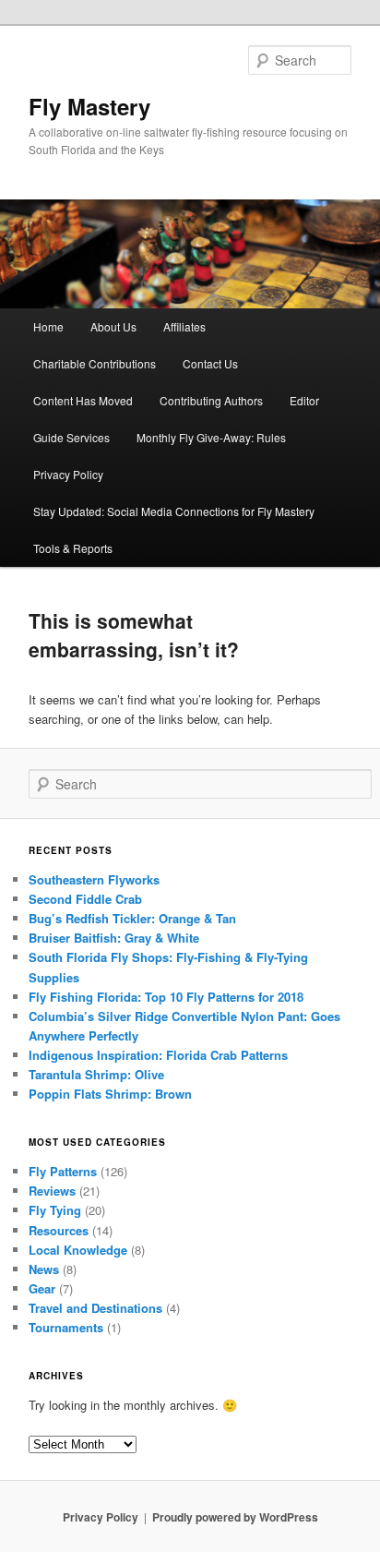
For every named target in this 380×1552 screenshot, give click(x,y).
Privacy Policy (68, 474)
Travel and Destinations (95, 1308)
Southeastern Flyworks (94, 879)
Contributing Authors (211, 400)
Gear (42, 1288)
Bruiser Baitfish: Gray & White (114, 937)
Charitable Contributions (94, 363)
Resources (59, 1230)
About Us (113, 326)
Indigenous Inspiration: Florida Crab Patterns (158, 1055)
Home (48, 326)
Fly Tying (55, 1210)
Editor (304, 400)
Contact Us (210, 363)
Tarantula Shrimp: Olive (96, 1074)
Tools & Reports (73, 548)
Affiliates (184, 326)
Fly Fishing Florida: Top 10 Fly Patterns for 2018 (166, 996)
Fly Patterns (63, 1171)
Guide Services (71, 437)
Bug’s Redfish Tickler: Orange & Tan (132, 918)
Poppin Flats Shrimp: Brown (110, 1093)
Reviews (52, 1190)
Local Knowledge (78, 1249)
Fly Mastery (89, 106)
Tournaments (66, 1327)
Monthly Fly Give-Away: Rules (211, 437)
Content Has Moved (83, 400)
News (44, 1269)
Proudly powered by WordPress (235, 1517)
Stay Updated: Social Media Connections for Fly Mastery (174, 511)
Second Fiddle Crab (85, 899)
